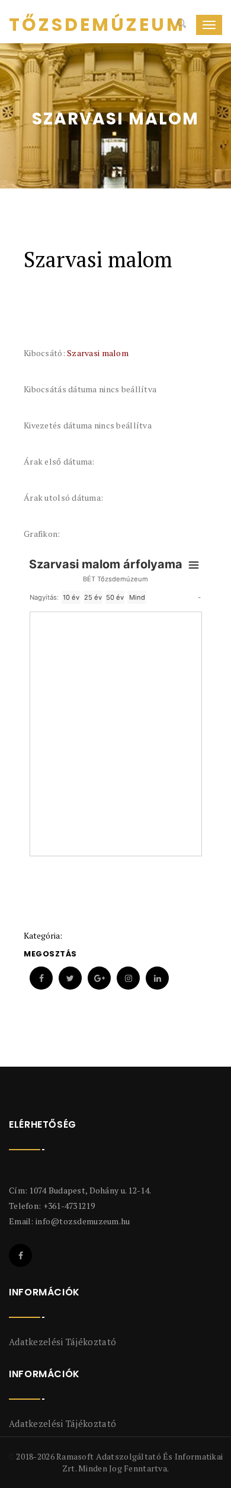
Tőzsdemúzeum (53, 25)
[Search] (180, 25)
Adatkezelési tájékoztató (62, 1342)
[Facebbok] (20, 1255)
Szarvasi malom (98, 353)
